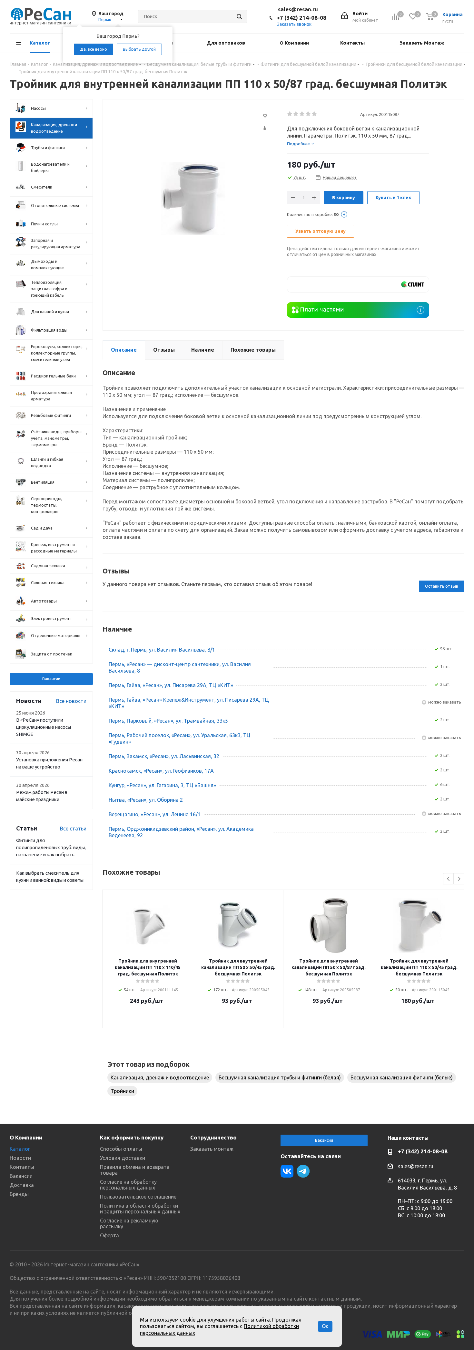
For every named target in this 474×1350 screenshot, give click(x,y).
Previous (448, 879)
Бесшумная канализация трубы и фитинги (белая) (280, 1077)
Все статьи (73, 828)
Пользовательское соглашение (138, 1197)
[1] (290, 114)
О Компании (26, 1137)
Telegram (303, 1171)
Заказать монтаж (211, 1149)
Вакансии (51, 678)
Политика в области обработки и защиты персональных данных (140, 1208)
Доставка (22, 1185)
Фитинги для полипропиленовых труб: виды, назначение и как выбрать (51, 847)
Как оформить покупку (131, 1137)
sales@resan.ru (298, 9)
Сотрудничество (213, 1137)
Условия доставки (122, 1158)
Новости (20, 1158)
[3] (302, 114)
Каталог (20, 1149)
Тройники (122, 1091)
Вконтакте (287, 1171)
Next (459, 879)
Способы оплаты (121, 1149)
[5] (314, 114)
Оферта (109, 1235)
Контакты (22, 1167)
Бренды (19, 1194)
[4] (308, 114)
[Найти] (239, 16)
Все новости (71, 701)
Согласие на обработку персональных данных (128, 1184)
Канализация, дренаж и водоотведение (160, 1077)
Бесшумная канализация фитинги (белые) (402, 1077)
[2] (296, 114)
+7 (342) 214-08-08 (301, 18)
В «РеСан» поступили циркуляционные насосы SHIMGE (43, 727)
